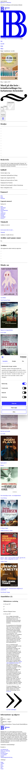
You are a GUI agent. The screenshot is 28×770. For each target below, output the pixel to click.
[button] (14, 718)
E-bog (5, 106)
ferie (2, 195)
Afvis (14, 412)
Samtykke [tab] (5, 361)
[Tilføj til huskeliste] (3, 119)
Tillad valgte (14, 407)
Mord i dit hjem (15, 663)
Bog (2, 107)
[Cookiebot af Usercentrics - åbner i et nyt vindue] (20, 357)
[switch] (24, 388)
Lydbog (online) (11, 102)
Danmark (3, 198)
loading (2, 110)
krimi (2, 197)
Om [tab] (23, 361)
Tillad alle (14, 403)
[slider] (14, 68)
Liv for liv (8, 691)
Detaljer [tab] (14, 361)
